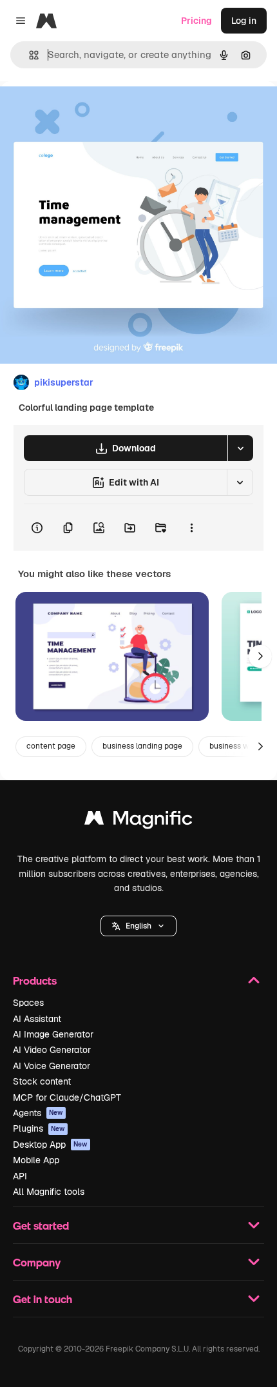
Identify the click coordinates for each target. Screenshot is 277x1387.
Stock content (42, 1081)
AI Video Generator (52, 1050)
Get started (41, 1225)
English (138, 926)
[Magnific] (138, 821)
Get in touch (42, 1299)
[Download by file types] (240, 448)
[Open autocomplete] (28, 55)
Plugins (39, 1128)
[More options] (191, 527)
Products (35, 980)
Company (37, 1262)
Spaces (28, 1002)
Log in (243, 20)
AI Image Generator (53, 1034)
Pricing (196, 20)
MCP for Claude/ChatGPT (67, 1097)
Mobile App (36, 1160)
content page (50, 746)
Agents (38, 1113)
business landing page (142, 746)
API (20, 1176)
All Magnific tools (48, 1191)
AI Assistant (37, 1019)
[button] (138, 926)
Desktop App (50, 1144)
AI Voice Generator (51, 1066)
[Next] (260, 656)
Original (82, 110)
